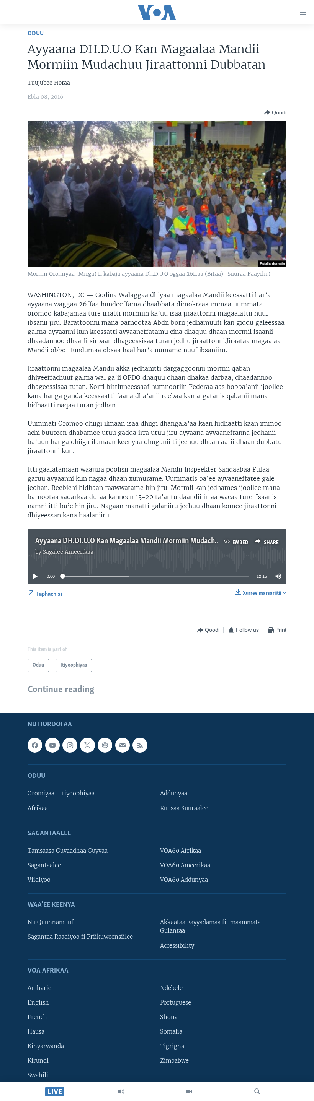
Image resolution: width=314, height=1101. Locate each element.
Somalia (171, 1031)
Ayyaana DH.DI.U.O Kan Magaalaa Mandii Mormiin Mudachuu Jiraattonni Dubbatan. (162, 541)
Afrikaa (38, 808)
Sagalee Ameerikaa (68, 551)
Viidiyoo (39, 880)
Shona (169, 1017)
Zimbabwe (174, 1060)
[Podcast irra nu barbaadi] (105, 745)
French (37, 1017)
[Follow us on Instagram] (69, 745)
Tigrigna (172, 1046)
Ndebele (171, 988)
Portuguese (175, 1002)
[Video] (189, 1091)
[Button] (275, 112)
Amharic (39, 988)
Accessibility (177, 945)
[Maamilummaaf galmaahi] (122, 745)
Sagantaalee (44, 865)
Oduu (36, 33)
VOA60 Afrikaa (180, 850)
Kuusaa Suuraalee (184, 808)
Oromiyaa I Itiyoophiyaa (61, 793)
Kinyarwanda (46, 1046)
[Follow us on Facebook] (35, 745)
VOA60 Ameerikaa (185, 865)
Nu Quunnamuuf (51, 922)
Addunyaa (173, 793)
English (38, 1002)
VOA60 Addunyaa (184, 880)
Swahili (38, 1075)
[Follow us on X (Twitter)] (87, 745)
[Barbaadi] (257, 1091)
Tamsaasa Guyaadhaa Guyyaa (68, 850)
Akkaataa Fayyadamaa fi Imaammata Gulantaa (210, 926)
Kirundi (38, 1060)
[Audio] (121, 1091)
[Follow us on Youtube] (52, 745)
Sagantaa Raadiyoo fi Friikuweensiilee (80, 936)
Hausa (36, 1031)
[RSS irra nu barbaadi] (139, 745)
